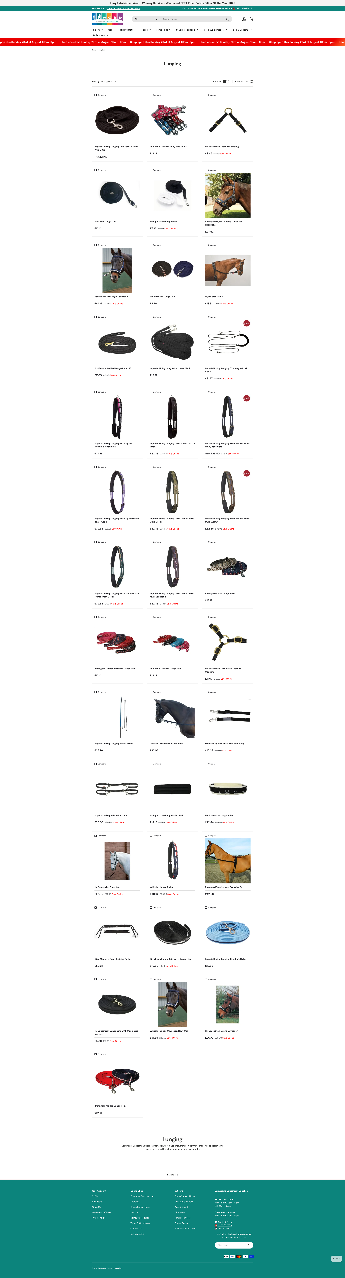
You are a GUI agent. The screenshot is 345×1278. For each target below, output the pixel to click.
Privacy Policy (98, 1217)
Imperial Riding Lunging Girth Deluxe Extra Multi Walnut (227, 520)
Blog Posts (97, 1201)
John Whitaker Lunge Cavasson (111, 296)
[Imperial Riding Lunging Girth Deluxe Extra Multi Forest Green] (117, 567)
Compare (216, 81)
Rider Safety (126, 29)
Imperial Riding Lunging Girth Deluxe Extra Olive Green (172, 520)
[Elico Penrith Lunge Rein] (172, 270)
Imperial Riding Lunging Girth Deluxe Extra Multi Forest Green (116, 595)
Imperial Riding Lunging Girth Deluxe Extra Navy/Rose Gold (227, 445)
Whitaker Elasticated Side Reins (166, 743)
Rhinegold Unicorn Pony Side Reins (168, 146)
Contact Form (225, 1222)
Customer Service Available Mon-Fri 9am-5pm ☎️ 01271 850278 (216, 8)
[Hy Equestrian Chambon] (117, 861)
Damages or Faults (139, 1217)
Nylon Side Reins (214, 296)
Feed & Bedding (240, 29)
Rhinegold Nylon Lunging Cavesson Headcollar (223, 223)
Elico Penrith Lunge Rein (162, 296)
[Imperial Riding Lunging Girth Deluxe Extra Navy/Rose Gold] (228, 417)
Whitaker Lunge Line (105, 221)
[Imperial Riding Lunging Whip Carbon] (117, 717)
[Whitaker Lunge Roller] (172, 861)
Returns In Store (183, 1217)
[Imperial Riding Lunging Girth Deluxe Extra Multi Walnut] (228, 492)
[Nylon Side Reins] (228, 270)
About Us (96, 1207)
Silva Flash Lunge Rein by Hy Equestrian (171, 959)
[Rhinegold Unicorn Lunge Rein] (172, 642)
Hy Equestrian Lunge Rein (163, 221)
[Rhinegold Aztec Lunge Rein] (228, 567)
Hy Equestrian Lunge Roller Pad (166, 815)
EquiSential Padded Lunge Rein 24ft (113, 368)
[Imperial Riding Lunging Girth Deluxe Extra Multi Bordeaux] (172, 567)
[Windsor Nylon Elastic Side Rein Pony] (228, 717)
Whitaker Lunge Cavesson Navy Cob (169, 1030)
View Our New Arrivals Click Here (123, 8)
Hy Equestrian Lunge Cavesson (221, 1030)
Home (94, 50)
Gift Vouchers (137, 1234)
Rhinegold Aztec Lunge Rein (220, 593)
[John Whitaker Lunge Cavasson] (117, 270)
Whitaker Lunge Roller (161, 887)
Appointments (182, 1207)
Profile (95, 1196)
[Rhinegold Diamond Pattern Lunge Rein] (117, 642)
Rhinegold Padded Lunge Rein (110, 1105)
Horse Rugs (162, 29)
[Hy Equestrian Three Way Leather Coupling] (228, 642)
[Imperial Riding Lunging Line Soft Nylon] (228, 932)
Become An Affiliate (101, 1212)
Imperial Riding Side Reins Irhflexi (111, 815)
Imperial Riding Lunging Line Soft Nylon (225, 959)
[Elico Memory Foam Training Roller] (117, 932)
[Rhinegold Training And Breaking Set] (228, 861)
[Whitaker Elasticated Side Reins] (172, 717)
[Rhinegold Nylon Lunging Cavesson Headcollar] (228, 195)
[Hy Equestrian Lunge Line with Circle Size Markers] (117, 1004)
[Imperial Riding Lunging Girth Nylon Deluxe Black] (172, 417)
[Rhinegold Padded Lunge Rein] (117, 1079)
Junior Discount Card (185, 1228)
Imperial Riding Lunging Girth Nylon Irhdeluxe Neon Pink (113, 445)
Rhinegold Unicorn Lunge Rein (166, 668)
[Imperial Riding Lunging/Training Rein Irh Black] (228, 342)
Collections (99, 35)
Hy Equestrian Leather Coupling (222, 146)
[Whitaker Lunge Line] (117, 195)
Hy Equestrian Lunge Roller (219, 815)
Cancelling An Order (140, 1207)
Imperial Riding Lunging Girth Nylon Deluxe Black (172, 445)
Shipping (134, 1201)
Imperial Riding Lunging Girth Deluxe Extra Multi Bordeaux (172, 595)
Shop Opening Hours (185, 1196)
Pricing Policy (181, 1223)
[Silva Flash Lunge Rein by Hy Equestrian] (172, 932)
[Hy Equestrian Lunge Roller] (228, 789)
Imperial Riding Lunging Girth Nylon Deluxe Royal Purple (116, 520)
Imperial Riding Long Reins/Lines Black (170, 368)
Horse (145, 29)
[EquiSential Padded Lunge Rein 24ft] (117, 342)
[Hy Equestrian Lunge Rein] (172, 195)
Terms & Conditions (140, 1223)
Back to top (172, 1175)
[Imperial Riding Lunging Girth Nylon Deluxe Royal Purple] (117, 492)
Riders (96, 29)
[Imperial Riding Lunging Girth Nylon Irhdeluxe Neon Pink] (117, 417)
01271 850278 (225, 1225)
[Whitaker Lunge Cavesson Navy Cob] (172, 1004)
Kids (110, 29)
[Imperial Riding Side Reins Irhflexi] (117, 789)
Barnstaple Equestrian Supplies (110, 1268)
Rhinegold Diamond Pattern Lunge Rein (115, 668)
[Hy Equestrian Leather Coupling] (228, 120)
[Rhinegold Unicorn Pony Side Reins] (172, 120)
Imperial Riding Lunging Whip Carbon (113, 743)
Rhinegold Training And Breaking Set (224, 887)
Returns (134, 1212)
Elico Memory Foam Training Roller (112, 959)
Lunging (102, 50)
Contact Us (136, 1228)
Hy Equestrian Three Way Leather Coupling (223, 670)
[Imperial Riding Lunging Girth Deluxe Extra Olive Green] (172, 492)
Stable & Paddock (185, 29)
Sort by (95, 81)
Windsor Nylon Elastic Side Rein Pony (224, 743)
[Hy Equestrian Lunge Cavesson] (228, 1004)
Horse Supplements (213, 29)
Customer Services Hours (142, 1196)
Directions (180, 1212)
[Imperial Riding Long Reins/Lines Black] (172, 342)
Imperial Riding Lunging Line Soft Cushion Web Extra (116, 148)
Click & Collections (184, 1201)
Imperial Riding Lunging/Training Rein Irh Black (226, 370)
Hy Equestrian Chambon (107, 887)
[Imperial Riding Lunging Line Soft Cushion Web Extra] (117, 120)
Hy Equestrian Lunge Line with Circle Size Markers (116, 1032)
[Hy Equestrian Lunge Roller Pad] (172, 789)
